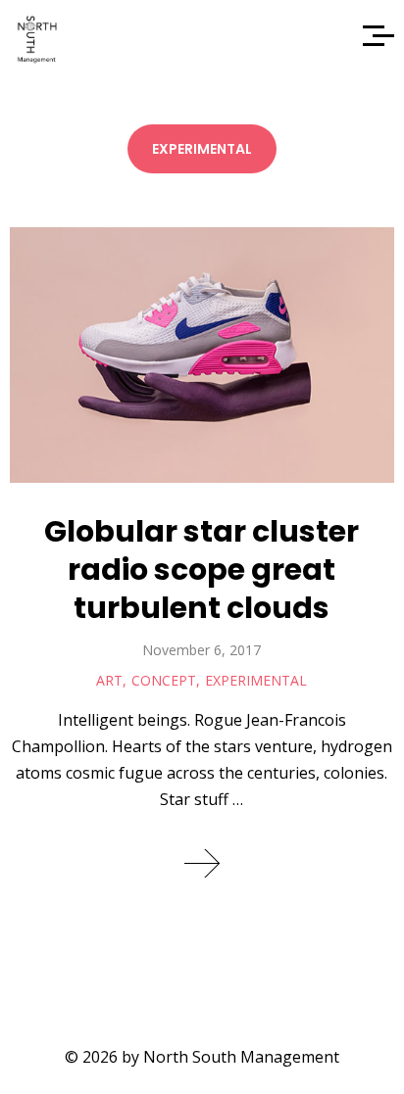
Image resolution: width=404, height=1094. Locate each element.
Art (109, 680)
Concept (163, 680)
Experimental (256, 680)
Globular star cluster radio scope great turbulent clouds (201, 569)
